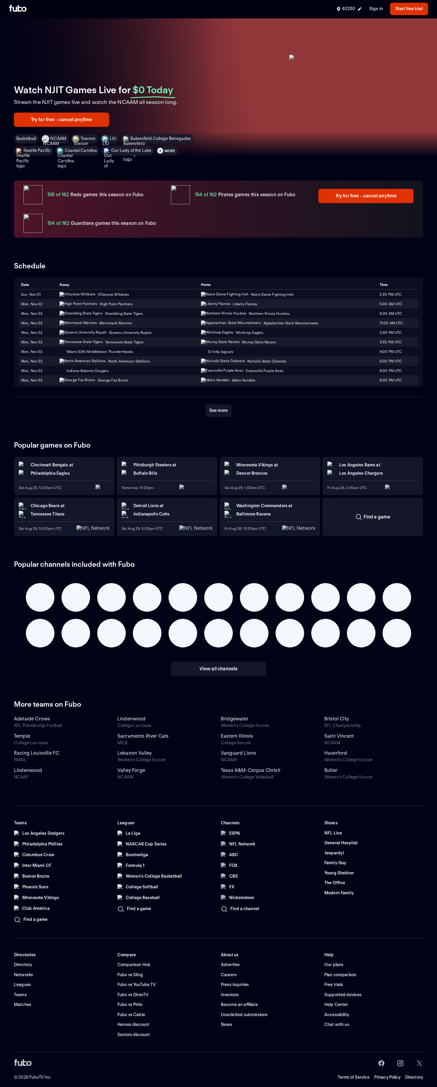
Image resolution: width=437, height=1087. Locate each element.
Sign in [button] (376, 8)
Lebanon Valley (134, 753)
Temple (22, 736)
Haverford (335, 753)
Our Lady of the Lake (131, 150)
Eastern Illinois (237, 736)
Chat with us (336, 1024)
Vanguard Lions (238, 753)
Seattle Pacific (37, 150)
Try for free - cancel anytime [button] (61, 119)
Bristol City (336, 719)
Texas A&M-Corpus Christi (250, 770)
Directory (414, 1077)
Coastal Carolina (81, 150)
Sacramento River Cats (143, 736)
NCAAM (58, 138)
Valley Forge (131, 770)
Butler (330, 770)
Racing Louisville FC (36, 753)
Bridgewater (235, 719)
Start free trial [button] (409, 8)
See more (218, 410)
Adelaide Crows (32, 719)
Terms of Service (354, 1077)
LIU (113, 138)
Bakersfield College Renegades (161, 138)
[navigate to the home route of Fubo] (18, 9)
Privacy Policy (387, 1077)
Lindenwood (131, 719)
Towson (88, 138)
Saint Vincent (339, 736)
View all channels (218, 669)
